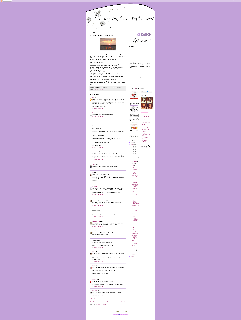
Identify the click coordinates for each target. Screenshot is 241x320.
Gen (93, 231)
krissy (93, 251)
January (133, 254)
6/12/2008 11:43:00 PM (97, 194)
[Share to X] (118, 87)
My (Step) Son (145, 124)
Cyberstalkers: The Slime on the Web (135, 185)
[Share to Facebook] (119, 87)
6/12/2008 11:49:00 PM (97, 205)
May (133, 245)
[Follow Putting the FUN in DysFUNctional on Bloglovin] (146, 92)
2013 (132, 142)
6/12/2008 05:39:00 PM (97, 108)
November (134, 157)
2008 (132, 153)
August (133, 163)
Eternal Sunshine (96, 221)
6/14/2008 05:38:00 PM (97, 286)
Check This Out (135, 208)
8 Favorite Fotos (145, 129)
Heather (94, 265)
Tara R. (93, 164)
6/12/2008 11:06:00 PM (97, 168)
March (133, 250)
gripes (94, 89)
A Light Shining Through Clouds (135, 230)
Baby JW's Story (145, 126)
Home (108, 301)
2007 (132, 256)
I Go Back (144, 131)
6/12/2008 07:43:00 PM (97, 116)
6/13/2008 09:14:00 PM (97, 247)
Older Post (123, 301)
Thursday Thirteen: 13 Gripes (135, 215)
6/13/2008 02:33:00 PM (97, 236)
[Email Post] (113, 87)
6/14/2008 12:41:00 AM (97, 261)
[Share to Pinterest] (120, 87)
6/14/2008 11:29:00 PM (97, 295)
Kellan (93, 199)
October (134, 159)
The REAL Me (145, 118)
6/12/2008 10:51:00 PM (97, 159)
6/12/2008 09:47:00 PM (97, 147)
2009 (132, 151)
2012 (132, 144)
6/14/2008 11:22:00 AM (97, 275)
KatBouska (94, 279)
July (133, 165)
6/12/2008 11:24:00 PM (97, 182)
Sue (93, 112)
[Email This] (116, 87)
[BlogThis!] (117, 87)
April (133, 247)
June (133, 167)
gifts (135, 88)
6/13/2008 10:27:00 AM (97, 216)
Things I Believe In (146, 132)
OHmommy (94, 290)
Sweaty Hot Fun (135, 233)
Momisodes (94, 186)
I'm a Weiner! (135, 198)
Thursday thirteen (99, 89)
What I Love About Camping (134, 172)
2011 (132, 146)
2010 (132, 149)
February (134, 252)
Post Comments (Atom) (101, 304)
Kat (93, 172)
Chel (93, 97)
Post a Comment (94, 298)
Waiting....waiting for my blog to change (135, 242)
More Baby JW (145, 127)
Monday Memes (135, 169)
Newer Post (92, 301)
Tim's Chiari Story (146, 122)
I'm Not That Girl (145, 116)
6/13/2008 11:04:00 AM (97, 226)
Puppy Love (134, 227)
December (134, 155)
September (134, 161)
